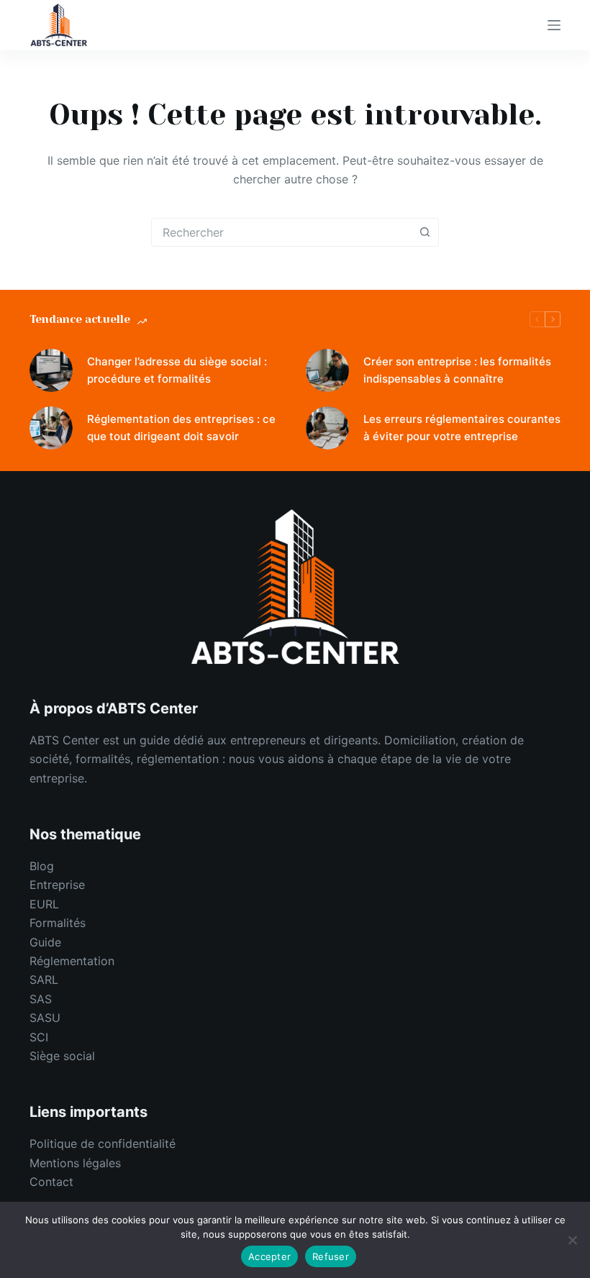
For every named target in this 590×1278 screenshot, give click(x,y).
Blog (42, 866)
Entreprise (57, 884)
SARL (44, 979)
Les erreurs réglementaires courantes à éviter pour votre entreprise (461, 428)
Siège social (62, 1056)
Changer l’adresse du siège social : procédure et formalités (177, 370)
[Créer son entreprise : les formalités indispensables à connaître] (327, 370)
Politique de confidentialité (103, 1143)
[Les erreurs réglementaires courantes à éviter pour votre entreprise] (327, 427)
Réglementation (72, 961)
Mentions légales (75, 1163)
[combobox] (281, 232)
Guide (45, 942)
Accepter (269, 1256)
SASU (45, 1017)
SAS (41, 999)
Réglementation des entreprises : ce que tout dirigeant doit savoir (181, 428)
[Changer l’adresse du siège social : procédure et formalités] (51, 370)
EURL (44, 904)
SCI (39, 1037)
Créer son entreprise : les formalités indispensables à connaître (457, 370)
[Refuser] (572, 1240)
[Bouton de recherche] (424, 232)
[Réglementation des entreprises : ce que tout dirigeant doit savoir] (51, 427)
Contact (51, 1181)
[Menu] (554, 25)
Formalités (58, 923)
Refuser (330, 1256)
